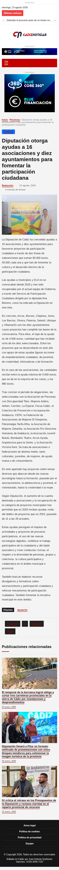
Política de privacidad (29, 837)
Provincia (15, 119)
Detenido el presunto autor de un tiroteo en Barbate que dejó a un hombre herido (29, 20)
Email (10, 631)
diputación (22, 610)
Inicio (5, 119)
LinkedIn (36, 623)
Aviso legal (30, 825)
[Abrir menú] (29, 63)
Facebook (12, 623)
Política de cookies (29, 831)
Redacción (7, 185)
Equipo (30, 843)
